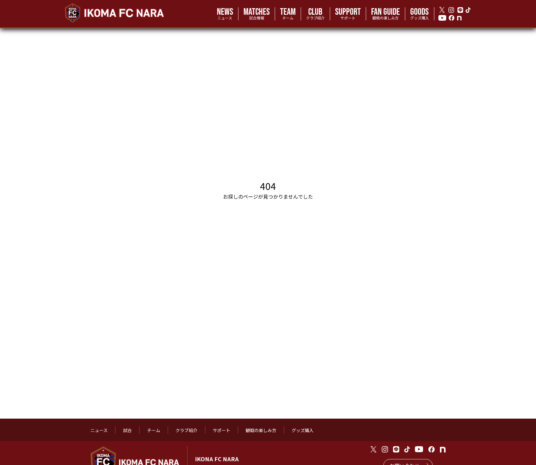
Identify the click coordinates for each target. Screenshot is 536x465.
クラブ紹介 (186, 430)
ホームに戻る (271, 232)
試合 (127, 430)
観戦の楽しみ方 (261, 430)
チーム (153, 430)
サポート (221, 430)
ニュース (99, 430)
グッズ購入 (303, 430)
